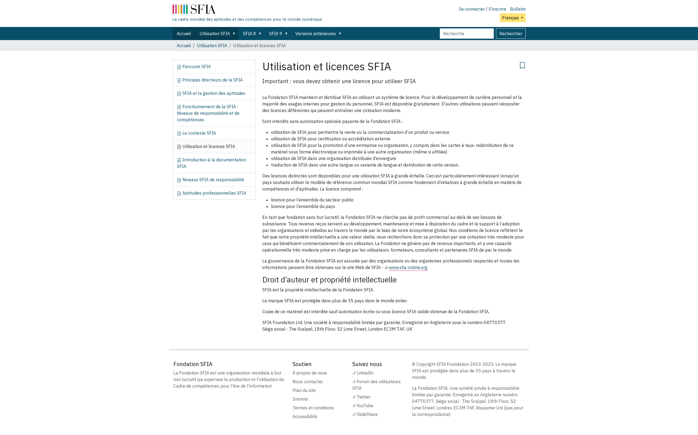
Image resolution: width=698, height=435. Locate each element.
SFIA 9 (275, 33)
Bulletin (518, 9)
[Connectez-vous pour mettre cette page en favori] (522, 64)
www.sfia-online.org (408, 267)
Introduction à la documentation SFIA (211, 163)
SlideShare (367, 414)
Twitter (364, 397)
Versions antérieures (315, 33)
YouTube (365, 405)
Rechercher (511, 33)
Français (511, 17)
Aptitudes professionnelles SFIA (213, 193)
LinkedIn (365, 373)
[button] (235, 33)
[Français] (247, 10)
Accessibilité (305, 416)
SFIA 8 (249, 33)
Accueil (184, 33)
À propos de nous (310, 373)
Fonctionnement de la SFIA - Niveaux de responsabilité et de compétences (208, 113)
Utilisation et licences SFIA (208, 146)
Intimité (300, 399)
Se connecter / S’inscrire (482, 9)
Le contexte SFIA (198, 133)
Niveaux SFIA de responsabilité (212, 179)
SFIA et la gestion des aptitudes (213, 93)
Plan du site (304, 390)
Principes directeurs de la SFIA (212, 80)
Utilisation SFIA (215, 33)
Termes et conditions (313, 407)
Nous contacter (308, 381)
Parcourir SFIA (196, 66)
